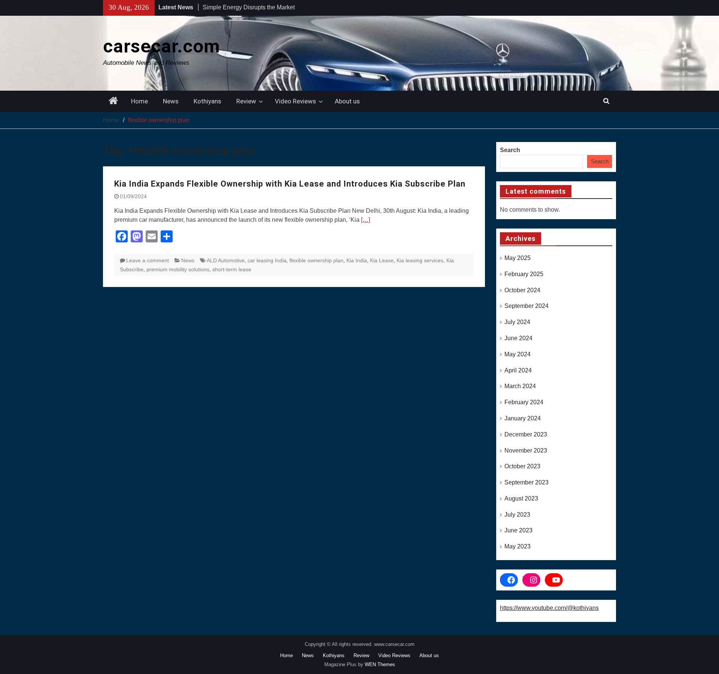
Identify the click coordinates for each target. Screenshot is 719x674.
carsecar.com (161, 46)
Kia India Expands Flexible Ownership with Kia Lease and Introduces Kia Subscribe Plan (289, 183)
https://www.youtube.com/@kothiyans (549, 608)
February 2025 (523, 274)
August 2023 (521, 498)
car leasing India (267, 260)
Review (246, 101)
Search (510, 150)
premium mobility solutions (177, 269)
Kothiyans (207, 101)
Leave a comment (147, 260)
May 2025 (517, 258)
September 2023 (526, 482)
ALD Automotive (226, 260)
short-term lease (231, 269)
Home (139, 101)
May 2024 (517, 354)
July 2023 (517, 514)
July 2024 (517, 322)
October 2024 (522, 290)
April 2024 (518, 370)
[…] (365, 220)
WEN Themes (380, 664)
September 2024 (526, 306)
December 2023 (525, 434)
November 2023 (525, 450)
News (171, 101)
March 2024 (520, 386)
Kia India (356, 260)
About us (347, 101)
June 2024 (518, 338)
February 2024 (523, 402)
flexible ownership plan (316, 260)
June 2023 (518, 530)
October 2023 (522, 466)
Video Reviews (295, 101)
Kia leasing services (420, 260)
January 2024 (522, 418)
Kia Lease (382, 260)
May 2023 (517, 546)
